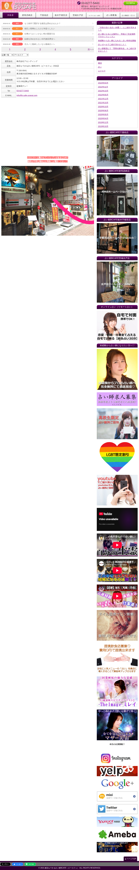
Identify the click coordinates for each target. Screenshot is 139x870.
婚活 (100, 63)
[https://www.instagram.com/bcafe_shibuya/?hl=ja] (117, 758)
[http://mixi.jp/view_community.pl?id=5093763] (117, 796)
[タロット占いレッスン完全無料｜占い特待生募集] (117, 369)
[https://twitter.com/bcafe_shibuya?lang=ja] (117, 809)
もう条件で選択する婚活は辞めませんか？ (42, 23)
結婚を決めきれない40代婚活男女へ (39, 39)
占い (100, 67)
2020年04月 (103, 118)
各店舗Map (130, 3)
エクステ (102, 71)
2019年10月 (103, 126)
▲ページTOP (130, 859)
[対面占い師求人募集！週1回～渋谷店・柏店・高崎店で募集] (117, 399)
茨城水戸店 (78, 15)
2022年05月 (103, 95)
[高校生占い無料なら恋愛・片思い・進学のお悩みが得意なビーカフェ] (117, 423)
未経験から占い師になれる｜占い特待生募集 (117, 40)
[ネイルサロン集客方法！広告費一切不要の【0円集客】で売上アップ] (117, 625)
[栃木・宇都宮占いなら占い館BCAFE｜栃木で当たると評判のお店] (117, 238)
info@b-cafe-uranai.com (27, 95)
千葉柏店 (44, 15)
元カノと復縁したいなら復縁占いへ (39, 44)
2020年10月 (103, 106)
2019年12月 (103, 122)
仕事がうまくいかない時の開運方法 (39, 34)
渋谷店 (10, 15)
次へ (90, 49)
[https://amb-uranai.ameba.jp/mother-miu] (117, 725)
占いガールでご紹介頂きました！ (112, 44)
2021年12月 (103, 99)
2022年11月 (103, 87)
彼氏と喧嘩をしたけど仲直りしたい (39, 28)
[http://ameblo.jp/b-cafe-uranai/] (117, 834)
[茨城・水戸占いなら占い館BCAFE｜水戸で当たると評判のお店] (117, 282)
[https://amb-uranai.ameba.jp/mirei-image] (117, 691)
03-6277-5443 (23, 91)
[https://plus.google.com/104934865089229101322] (117, 784)
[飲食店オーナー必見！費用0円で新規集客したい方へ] (117, 658)
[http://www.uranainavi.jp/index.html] (117, 847)
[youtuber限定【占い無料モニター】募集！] (117, 490)
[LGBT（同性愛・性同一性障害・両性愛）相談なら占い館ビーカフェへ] (117, 457)
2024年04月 (103, 83)
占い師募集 (111, 15)
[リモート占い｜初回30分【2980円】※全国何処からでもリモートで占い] (117, 325)
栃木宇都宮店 (61, 15)
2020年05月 (103, 114)
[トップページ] (28, 6)
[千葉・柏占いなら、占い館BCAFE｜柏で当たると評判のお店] (117, 151)
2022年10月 (103, 91)
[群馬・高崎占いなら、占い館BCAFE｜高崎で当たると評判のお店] (117, 194)
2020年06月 (103, 110)
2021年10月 (103, 103)
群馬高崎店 (27, 15)
